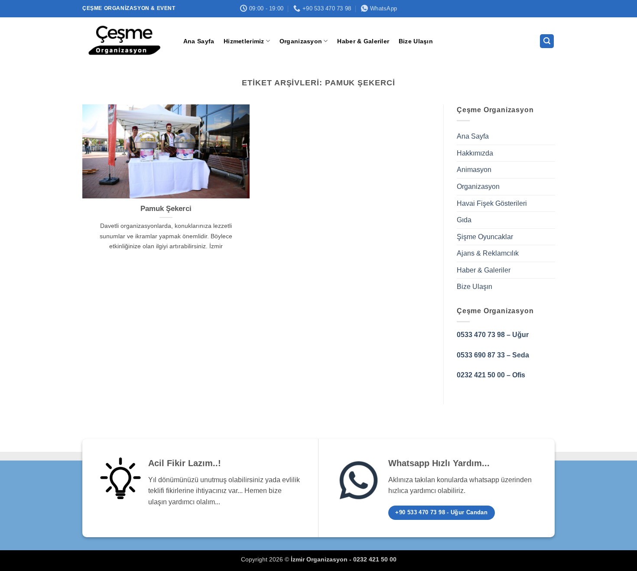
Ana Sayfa (198, 41)
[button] (547, 41)
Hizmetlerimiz (244, 41)
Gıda (464, 220)
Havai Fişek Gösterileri (492, 203)
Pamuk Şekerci (166, 208)
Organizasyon (301, 41)
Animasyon (474, 170)
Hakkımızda (475, 153)
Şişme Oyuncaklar (485, 236)
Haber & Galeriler (363, 41)
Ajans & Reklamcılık (488, 253)
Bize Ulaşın (416, 41)
